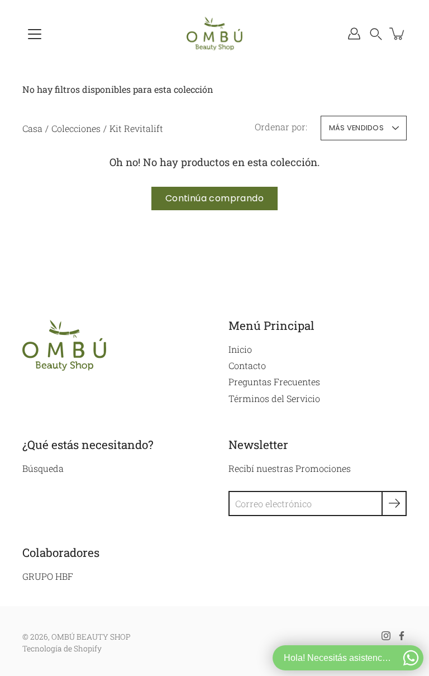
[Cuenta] (354, 33)
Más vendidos (356, 127)
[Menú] (34, 34)
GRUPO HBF (47, 576)
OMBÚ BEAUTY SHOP (91, 637)
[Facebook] (402, 635)
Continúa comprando (214, 198)
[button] (376, 33)
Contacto (247, 365)
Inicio (240, 349)
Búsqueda (43, 468)
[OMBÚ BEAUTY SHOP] (214, 34)
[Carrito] (398, 33)
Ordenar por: (281, 127)
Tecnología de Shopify (62, 649)
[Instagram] (386, 635)
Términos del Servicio (274, 398)
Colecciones (76, 128)
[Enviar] (394, 503)
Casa (32, 128)
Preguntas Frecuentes (274, 381)
